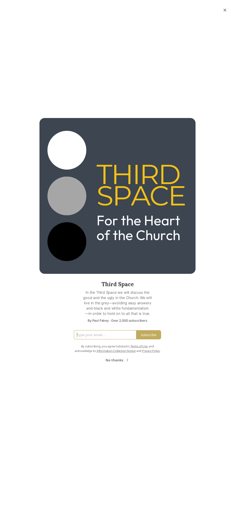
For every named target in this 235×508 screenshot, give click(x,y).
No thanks (114, 360)
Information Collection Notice (116, 351)
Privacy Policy (151, 351)
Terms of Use (139, 346)
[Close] (224, 10)
